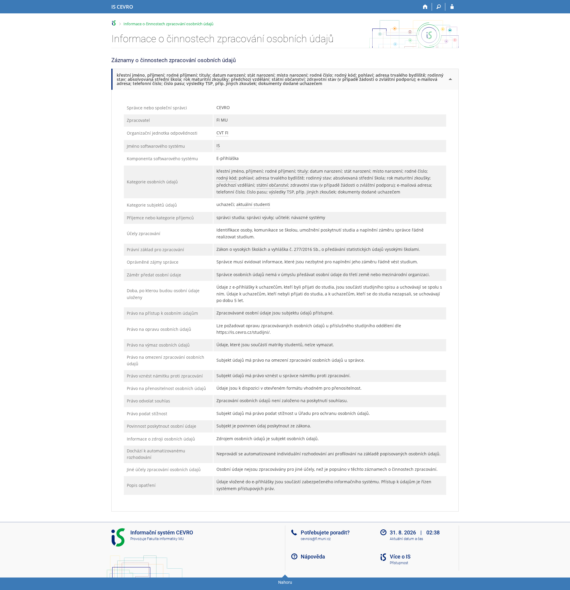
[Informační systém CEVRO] (113, 23)
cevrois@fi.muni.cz (316, 539)
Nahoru (285, 582)
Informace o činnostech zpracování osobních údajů (168, 23)
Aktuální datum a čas (406, 539)
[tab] (286, 79)
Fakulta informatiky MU (165, 539)
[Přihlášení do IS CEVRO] (452, 7)
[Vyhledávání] (438, 7)
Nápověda (313, 556)
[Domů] (425, 7)
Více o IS (400, 556)
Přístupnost (399, 563)
